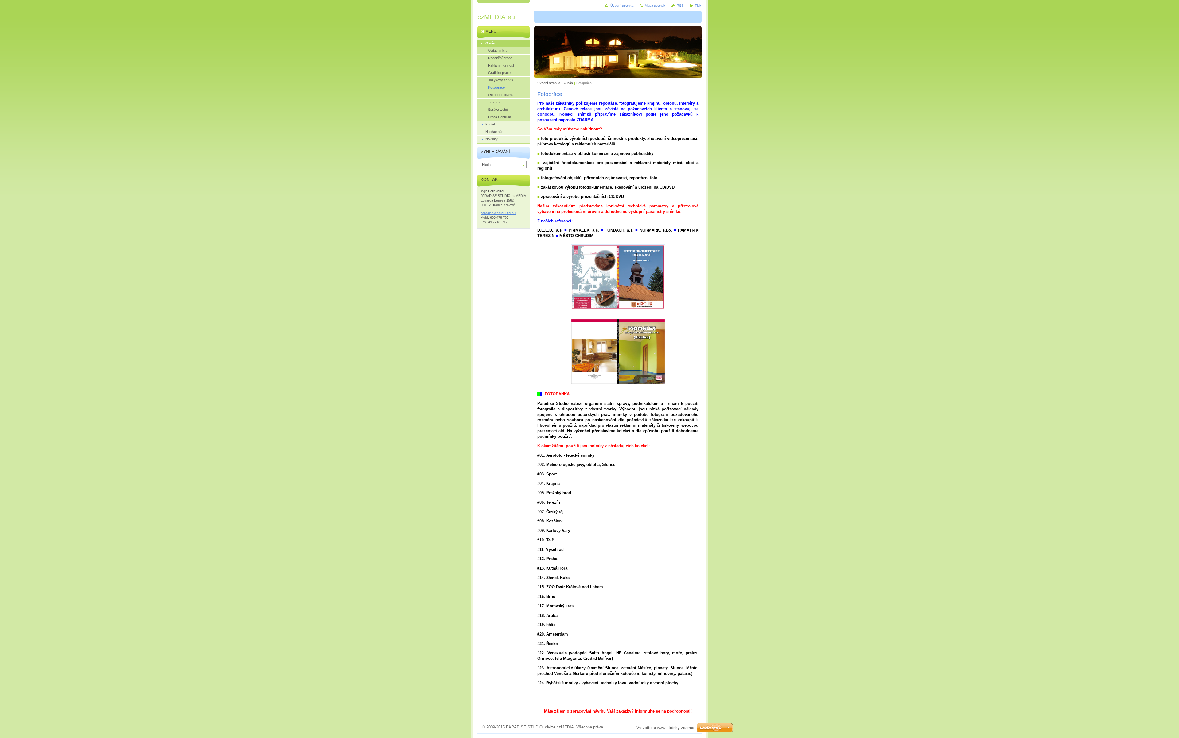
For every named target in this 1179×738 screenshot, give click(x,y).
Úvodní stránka (548, 83)
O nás (568, 83)
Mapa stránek (655, 5)
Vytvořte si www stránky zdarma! (665, 727)
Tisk (698, 5)
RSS (680, 5)
